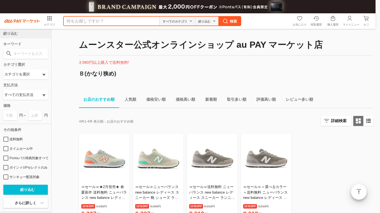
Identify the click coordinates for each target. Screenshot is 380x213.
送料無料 (16, 139)
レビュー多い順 (299, 99)
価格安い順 (156, 99)
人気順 (130, 99)
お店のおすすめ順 (99, 99)
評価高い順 (266, 99)
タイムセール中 (21, 149)
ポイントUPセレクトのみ (28, 167)
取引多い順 (236, 99)
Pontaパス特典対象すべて (28, 158)
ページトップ (359, 192)
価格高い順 (185, 99)
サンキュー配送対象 (24, 177)
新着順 (211, 99)
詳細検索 (339, 120)
